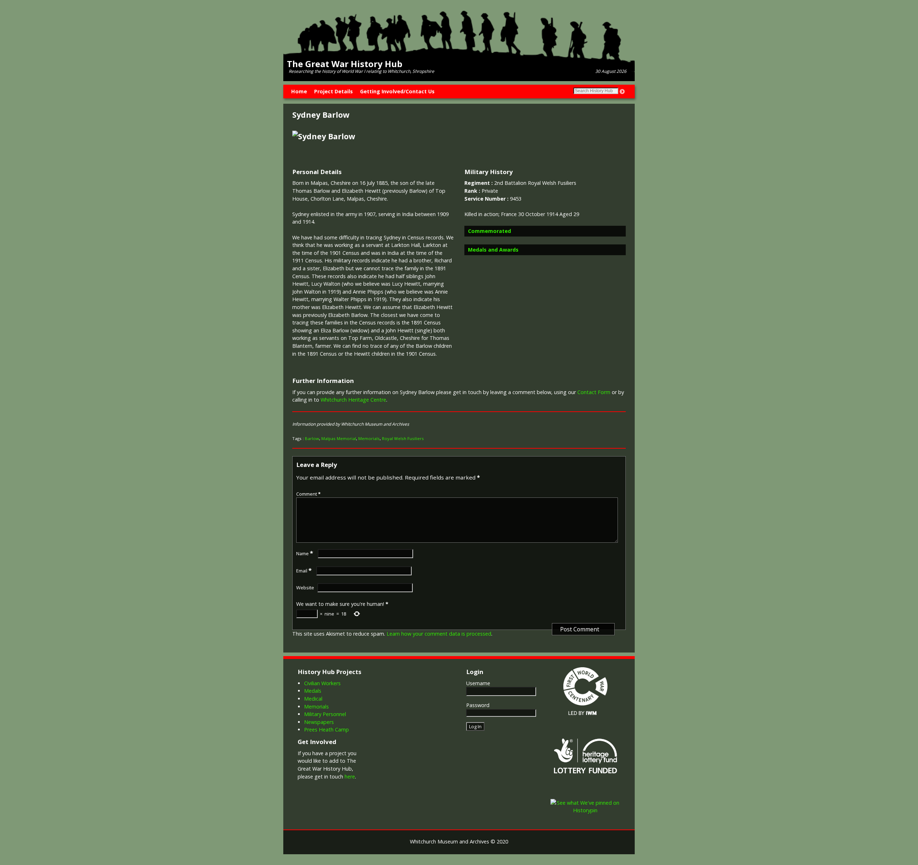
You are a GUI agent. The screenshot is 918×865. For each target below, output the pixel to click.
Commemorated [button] (489, 231)
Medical (313, 698)
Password (477, 705)
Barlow (312, 438)
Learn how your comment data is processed (439, 633)
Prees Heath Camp (326, 729)
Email (304, 570)
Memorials (369, 438)
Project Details (333, 91)
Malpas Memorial (338, 438)
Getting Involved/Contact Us (397, 91)
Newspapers (319, 722)
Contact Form (593, 392)
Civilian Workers (322, 683)
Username (478, 683)
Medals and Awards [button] (493, 249)
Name (304, 553)
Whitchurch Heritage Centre (353, 399)
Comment (308, 494)
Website (305, 587)
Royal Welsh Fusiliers (403, 438)
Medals (312, 690)
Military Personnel (325, 714)
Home (299, 91)
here (350, 776)
